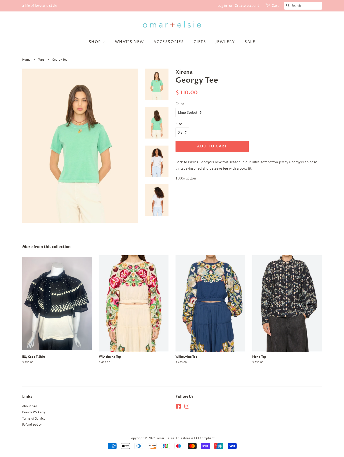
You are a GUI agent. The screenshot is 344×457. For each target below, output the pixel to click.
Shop (95, 41)
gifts (200, 41)
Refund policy (32, 424)
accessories (169, 41)
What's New (129, 41)
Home (26, 60)
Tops (41, 60)
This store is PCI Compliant (195, 438)
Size (179, 123)
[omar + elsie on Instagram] (186, 407)
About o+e (29, 406)
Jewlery (225, 41)
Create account (247, 6)
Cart (275, 6)
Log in (222, 6)
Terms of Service (33, 418)
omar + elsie (165, 438)
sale (250, 41)
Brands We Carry (34, 412)
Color (180, 103)
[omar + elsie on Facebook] (178, 407)
